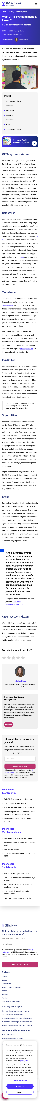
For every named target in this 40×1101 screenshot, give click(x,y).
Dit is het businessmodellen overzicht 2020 (19, 854)
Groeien (4, 991)
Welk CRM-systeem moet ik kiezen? (18, 799)
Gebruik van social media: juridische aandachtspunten (18, 885)
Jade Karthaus (23, 40)
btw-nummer (7, 305)
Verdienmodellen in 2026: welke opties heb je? (19, 844)
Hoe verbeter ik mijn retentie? (16, 803)
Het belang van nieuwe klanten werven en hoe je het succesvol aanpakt (20, 813)
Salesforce (10, 106)
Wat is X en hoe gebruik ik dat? (16, 873)
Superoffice (10, 120)
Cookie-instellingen (20, 1081)
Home (4, 12)
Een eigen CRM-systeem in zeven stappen (17, 819)
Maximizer (9, 115)
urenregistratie (26, 349)
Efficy (8, 125)
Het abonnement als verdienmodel (18, 838)
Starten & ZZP (7, 994)
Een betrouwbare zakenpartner (12, 1015)
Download (8, 724)
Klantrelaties (35, 12)
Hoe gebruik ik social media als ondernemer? (16, 892)
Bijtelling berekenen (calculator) (12, 1038)
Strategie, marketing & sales (18, 12)
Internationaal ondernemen (11, 1002)
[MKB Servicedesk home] (20, 925)
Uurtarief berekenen (9, 1035)
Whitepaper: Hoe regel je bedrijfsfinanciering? (17, 1018)
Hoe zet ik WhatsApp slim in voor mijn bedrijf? (19, 879)
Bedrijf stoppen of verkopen (11, 987)
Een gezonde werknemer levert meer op (15, 1011)
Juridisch (4, 977)
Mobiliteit (5, 998)
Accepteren (20, 1086)
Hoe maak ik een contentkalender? (18, 898)
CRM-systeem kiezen (13, 101)
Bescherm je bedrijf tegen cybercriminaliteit (17, 1022)
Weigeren (20, 1092)
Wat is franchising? (12, 849)
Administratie (6, 984)
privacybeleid (24, 1061)
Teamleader (10, 111)
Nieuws (4, 980)
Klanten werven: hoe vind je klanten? (19, 807)
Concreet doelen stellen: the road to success (17, 1025)
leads (22, 257)
